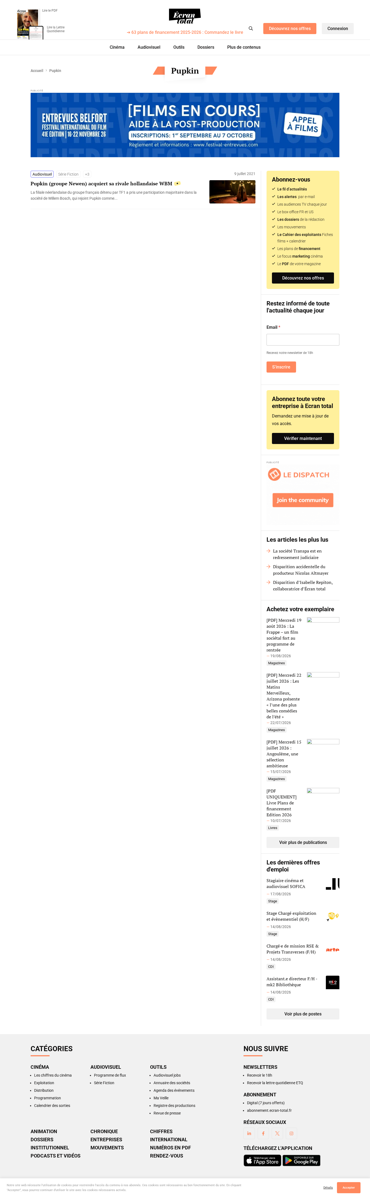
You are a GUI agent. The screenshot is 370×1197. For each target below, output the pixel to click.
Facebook (263, 1133)
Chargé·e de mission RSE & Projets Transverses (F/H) (293, 949)
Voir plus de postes (303, 1014)
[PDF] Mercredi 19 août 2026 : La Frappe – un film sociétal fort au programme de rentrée (284, 635)
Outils (178, 47)
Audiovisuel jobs (167, 1075)
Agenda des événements (174, 1090)
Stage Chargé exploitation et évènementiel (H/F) (291, 916)
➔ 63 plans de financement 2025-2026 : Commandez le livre (185, 32)
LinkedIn (249, 1133)
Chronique (104, 1131)
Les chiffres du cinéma (53, 1075)
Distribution (44, 1090)
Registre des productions (174, 1105)
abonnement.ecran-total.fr (269, 1110)
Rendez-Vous (166, 1156)
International (168, 1139)
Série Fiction (68, 174)
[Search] (251, 28)
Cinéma (117, 47)
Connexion (337, 28)
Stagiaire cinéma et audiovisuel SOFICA (286, 883)
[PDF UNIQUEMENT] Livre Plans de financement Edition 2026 (282, 803)
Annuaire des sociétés (172, 1083)
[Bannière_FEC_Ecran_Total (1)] (185, 125)
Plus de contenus (244, 47)
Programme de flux (110, 1075)
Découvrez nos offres (290, 28)
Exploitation (44, 1083)
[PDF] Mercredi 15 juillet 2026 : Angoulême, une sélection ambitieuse (284, 754)
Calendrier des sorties (52, 1105)
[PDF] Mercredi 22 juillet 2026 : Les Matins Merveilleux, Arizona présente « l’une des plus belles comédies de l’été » (284, 696)
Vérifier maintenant (303, 438)
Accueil (37, 70)
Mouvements (107, 1147)
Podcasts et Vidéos (55, 1156)
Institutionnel (50, 1147)
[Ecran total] (185, 16)
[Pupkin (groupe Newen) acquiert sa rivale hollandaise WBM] (117, 195)
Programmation (47, 1098)
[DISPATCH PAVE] (303, 495)
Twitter (277, 1133)
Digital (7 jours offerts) (266, 1103)
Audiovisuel (149, 47)
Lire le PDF (50, 10)
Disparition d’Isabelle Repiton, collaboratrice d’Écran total (303, 585)
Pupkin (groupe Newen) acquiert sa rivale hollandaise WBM (101, 183)
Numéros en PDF (170, 1147)
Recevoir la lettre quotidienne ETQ (275, 1083)
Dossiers (205, 47)
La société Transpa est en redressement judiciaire (297, 554)
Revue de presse (167, 1113)
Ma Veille (161, 1098)
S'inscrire (281, 367)
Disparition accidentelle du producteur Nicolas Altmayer (301, 570)
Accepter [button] (349, 1187)
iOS (262, 1160)
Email (273, 327)
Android (301, 1160)
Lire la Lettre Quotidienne (55, 29)
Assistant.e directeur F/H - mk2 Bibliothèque (292, 982)
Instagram (291, 1133)
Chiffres (161, 1131)
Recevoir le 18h (259, 1075)
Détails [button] (328, 1187)
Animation (44, 1131)
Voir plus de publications (303, 842)
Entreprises (106, 1139)
